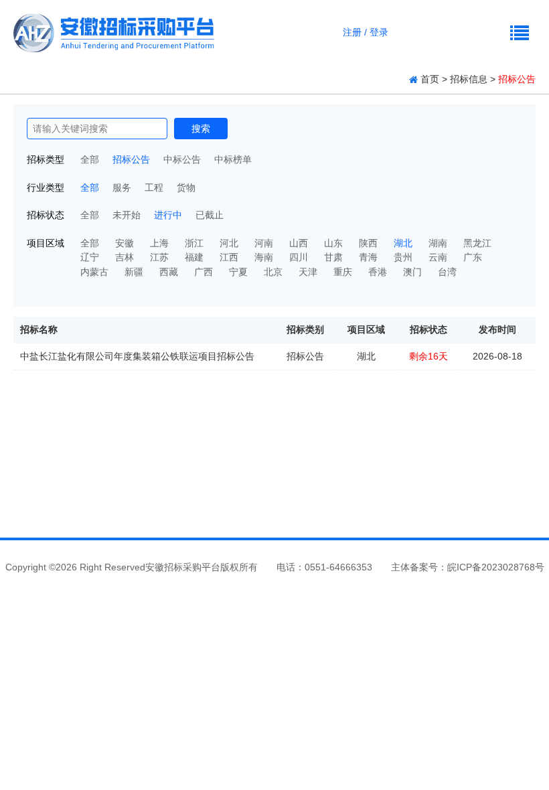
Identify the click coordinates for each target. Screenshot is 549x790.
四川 (298, 257)
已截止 (209, 215)
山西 (298, 243)
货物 (186, 187)
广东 (472, 257)
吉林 (124, 257)
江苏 (159, 257)
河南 (263, 243)
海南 (263, 257)
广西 (203, 271)
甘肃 (333, 257)
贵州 (403, 257)
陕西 (368, 243)
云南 (437, 257)
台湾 (447, 271)
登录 (379, 32)
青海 (368, 257)
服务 (121, 187)
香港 (377, 271)
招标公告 (131, 159)
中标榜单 (233, 159)
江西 (229, 257)
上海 (159, 243)
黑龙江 (477, 243)
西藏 (168, 271)
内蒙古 (94, 271)
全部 (89, 159)
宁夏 (238, 271)
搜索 (200, 128)
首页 (429, 79)
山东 (333, 243)
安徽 (124, 243)
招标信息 (468, 79)
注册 (352, 32)
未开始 (126, 215)
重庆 (342, 271)
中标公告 (182, 159)
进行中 (168, 215)
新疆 (134, 271)
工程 (154, 187)
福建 (194, 257)
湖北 (403, 243)
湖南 (437, 243)
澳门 (412, 271)
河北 (229, 243)
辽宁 (89, 257)
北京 (273, 271)
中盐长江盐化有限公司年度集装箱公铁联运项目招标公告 (137, 356)
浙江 (194, 243)
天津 (308, 271)
